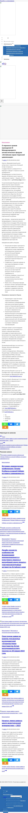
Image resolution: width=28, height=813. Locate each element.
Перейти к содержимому (7, 1)
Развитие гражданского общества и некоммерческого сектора (15, 48)
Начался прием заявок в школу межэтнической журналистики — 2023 (13, 438)
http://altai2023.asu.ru (16, 376)
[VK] (1, 64)
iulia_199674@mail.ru (10, 408)
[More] (5, 427)
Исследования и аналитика (13, 45)
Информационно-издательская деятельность (14, 54)
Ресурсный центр (9, 41)
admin (5, 160)
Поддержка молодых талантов (14, 51)
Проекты (13, 539)
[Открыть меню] (2, 101)
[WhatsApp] (5, 64)
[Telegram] (3, 64)
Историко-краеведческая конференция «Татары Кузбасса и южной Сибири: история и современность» (14, 446)
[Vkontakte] (11, 424)
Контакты (6, 59)
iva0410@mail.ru (9, 412)
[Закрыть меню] (0, 788)
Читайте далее (13, 521)
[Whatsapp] (5, 424)
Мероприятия (6, 142)
